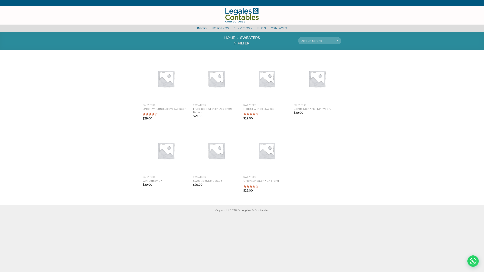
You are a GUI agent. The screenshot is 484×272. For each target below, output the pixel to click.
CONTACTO (279, 28)
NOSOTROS (220, 28)
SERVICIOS (242, 28)
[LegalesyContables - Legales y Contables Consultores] (242, 15)
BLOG (261, 28)
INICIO (202, 28)
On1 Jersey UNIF (154, 180)
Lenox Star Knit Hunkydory (312, 108)
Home (229, 38)
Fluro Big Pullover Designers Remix (212, 110)
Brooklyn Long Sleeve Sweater (164, 108)
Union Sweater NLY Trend (261, 180)
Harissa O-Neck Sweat (258, 108)
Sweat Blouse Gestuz (207, 180)
